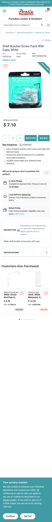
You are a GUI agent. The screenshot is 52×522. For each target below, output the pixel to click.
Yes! (46, 173)
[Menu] (4, 11)
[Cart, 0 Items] (46, 11)
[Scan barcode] (48, 25)
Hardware (9, 32)
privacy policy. (10, 500)
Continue (10, 516)
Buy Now (44, 138)
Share (48, 40)
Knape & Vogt (9, 60)
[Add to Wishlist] (5, 65)
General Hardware (24, 32)
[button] (26, 230)
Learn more (19, 214)
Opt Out (27, 516)
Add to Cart (31, 138)
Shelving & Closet (42, 32)
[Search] (42, 25)
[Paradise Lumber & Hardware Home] (26, 12)
